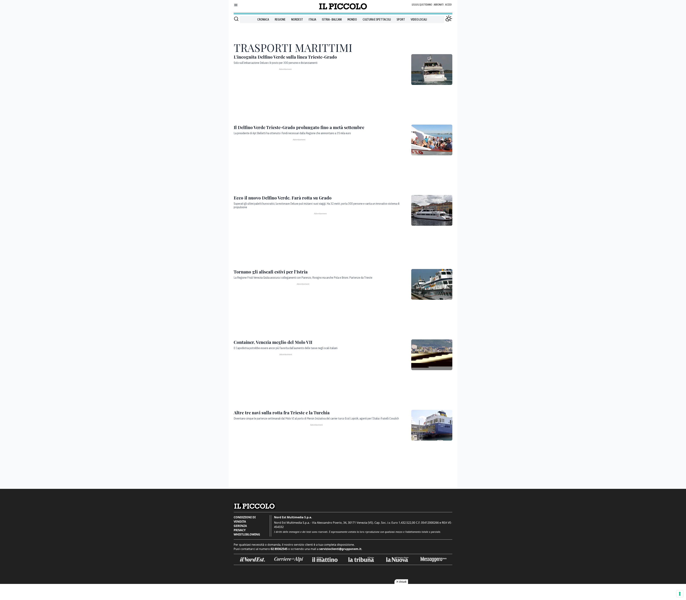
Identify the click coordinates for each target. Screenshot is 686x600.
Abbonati (439, 4)
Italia (312, 19)
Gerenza (240, 526)
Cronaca (263, 19)
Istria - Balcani (332, 19)
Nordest (297, 19)
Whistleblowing (247, 534)
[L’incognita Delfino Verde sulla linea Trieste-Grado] (431, 69)
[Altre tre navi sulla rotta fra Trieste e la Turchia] (431, 425)
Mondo (352, 19)
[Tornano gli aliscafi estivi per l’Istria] (431, 284)
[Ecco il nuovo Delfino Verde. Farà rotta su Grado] (431, 210)
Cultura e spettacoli (377, 19)
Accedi (448, 4)
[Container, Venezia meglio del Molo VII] (431, 354)
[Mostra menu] (236, 5)
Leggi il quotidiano (422, 4)
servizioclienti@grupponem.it (340, 549)
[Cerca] (236, 18)
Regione (280, 19)
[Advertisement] (343, 31)
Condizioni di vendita (245, 519)
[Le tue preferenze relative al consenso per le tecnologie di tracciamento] (679, 593)
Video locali (419, 19)
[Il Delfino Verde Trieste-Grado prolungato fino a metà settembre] (431, 140)
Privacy (240, 530)
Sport (401, 19)
